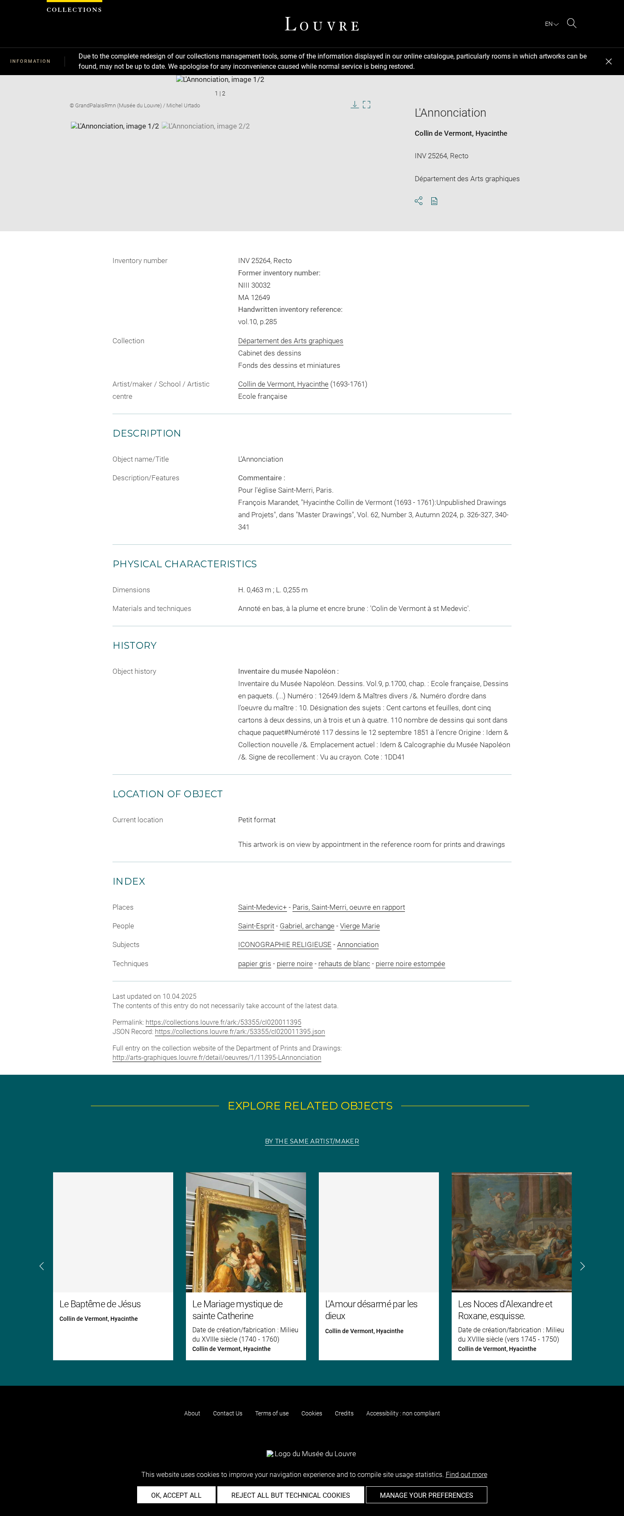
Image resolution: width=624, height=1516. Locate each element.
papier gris (254, 963)
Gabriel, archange (307, 926)
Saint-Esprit (256, 926)
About (192, 1413)
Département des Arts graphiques (290, 340)
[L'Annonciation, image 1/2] (115, 143)
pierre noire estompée (410, 963)
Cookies (311, 1413)
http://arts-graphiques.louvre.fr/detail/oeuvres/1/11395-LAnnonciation (216, 1058)
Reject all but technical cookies (290, 1495)
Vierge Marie (360, 926)
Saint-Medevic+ (262, 907)
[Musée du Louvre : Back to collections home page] (322, 24)
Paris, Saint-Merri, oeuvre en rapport (348, 907)
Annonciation (358, 944)
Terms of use (272, 1413)
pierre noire (295, 963)
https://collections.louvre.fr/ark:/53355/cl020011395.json (240, 1032)
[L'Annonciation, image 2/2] (205, 143)
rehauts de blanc (344, 963)
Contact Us (227, 1413)
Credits (344, 1413)
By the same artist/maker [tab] (312, 1141)
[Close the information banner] (609, 61)
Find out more (466, 1475)
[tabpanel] (312, 1266)
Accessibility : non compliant (403, 1413)
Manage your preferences (426, 1495)
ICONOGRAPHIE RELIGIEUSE (285, 944)
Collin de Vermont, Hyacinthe (461, 133)
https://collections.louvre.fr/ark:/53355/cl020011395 (223, 1022)
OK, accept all (176, 1495)
